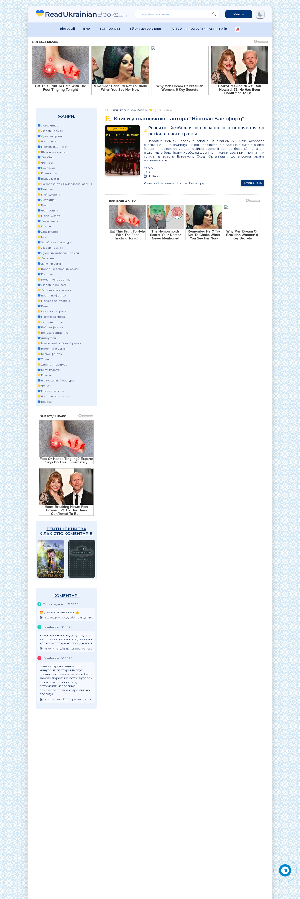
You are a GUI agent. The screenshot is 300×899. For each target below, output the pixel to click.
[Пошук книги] (214, 14)
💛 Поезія (44, 226)
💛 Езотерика (46, 141)
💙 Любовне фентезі (51, 284)
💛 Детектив (45, 258)
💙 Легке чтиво (47, 125)
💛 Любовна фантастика (54, 290)
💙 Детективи (46, 199)
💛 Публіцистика (48, 194)
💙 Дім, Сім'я (45, 157)
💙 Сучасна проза (49, 136)
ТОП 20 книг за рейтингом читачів (198, 28)
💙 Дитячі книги (47, 221)
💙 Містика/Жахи (48, 369)
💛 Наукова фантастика (53, 300)
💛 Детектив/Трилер (51, 322)
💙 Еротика (45, 274)
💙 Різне (43, 306)
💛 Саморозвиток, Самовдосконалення (64, 184)
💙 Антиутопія (47, 338)
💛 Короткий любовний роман (58, 269)
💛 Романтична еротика (53, 279)
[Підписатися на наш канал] (237, 30)
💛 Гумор (43, 205)
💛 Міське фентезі (49, 354)
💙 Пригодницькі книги (52, 146)
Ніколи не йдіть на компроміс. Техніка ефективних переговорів (68, 648)
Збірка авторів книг (146, 28)
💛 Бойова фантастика (53, 332)
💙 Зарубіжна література (54, 242)
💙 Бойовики (46, 168)
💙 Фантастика (47, 210)
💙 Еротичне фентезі (51, 295)
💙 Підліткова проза (51, 316)
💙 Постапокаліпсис (51, 391)
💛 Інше (42, 237)
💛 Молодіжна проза (51, 311)
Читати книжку (252, 182)
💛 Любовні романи (50, 130)
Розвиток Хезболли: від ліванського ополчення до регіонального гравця (206, 130)
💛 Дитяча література (52, 364)
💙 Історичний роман (52, 348)
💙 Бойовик (45, 401)
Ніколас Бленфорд (190, 183)
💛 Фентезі (45, 162)
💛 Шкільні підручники (52, 152)
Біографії (67, 28)
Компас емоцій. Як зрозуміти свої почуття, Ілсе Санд (68, 699)
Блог (87, 28)
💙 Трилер (44, 359)
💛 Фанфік (44, 385)
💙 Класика (45, 189)
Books (86, 14)
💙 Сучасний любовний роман (58, 253)
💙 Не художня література (55, 380)
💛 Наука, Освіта (48, 215)
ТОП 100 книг (110, 28)
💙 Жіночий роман (49, 263)
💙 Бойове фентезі (50, 327)
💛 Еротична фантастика (54, 396)
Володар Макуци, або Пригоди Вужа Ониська (68, 617)
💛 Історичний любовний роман (59, 343)
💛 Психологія (47, 173)
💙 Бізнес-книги (48, 178)
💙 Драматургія (48, 231)
